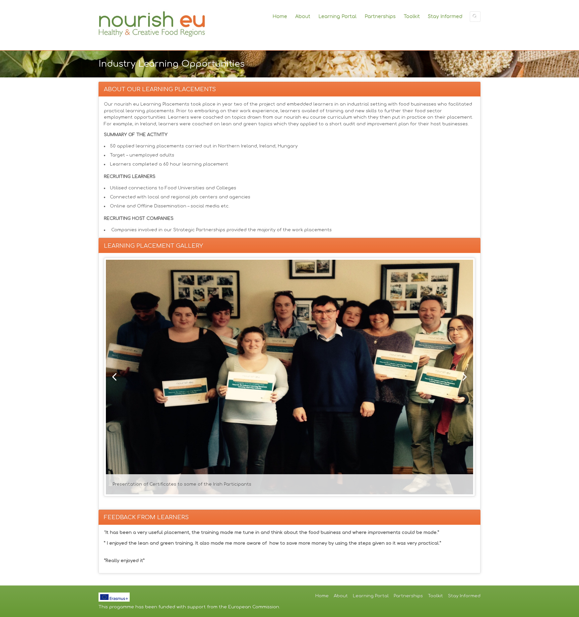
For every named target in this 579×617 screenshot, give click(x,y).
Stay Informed (445, 16)
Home (279, 16)
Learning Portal (337, 16)
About (302, 16)
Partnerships (380, 16)
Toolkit (412, 16)
